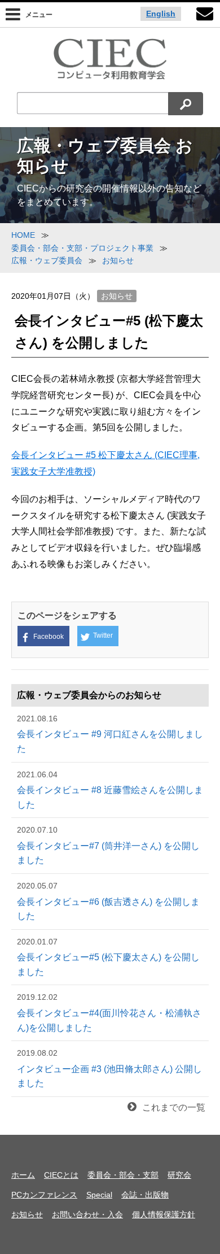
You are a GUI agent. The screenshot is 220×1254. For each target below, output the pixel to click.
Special (99, 1194)
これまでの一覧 (173, 1107)
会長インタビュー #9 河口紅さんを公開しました (110, 734)
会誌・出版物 (145, 1194)
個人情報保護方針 (163, 1214)
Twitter (103, 635)
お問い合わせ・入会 (87, 1214)
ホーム (23, 1174)
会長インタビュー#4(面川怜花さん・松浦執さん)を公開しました (109, 1012)
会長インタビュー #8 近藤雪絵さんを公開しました (110, 789)
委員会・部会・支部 (123, 1174)
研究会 (179, 1174)
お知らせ (117, 296)
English (160, 13)
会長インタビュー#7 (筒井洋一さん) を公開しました (108, 845)
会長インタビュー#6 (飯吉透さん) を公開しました (108, 901)
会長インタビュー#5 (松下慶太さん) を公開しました (108, 957)
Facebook (48, 637)
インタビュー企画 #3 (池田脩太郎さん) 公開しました (109, 1068)
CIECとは (61, 1174)
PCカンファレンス (44, 1194)
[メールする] (204, 15)
